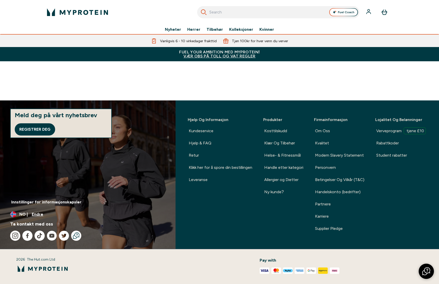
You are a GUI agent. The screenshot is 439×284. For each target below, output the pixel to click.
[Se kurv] (384, 12)
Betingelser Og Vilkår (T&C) (339, 179)
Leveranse (198, 179)
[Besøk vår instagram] (15, 236)
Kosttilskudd (275, 131)
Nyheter (173, 29)
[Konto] (369, 12)
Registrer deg (35, 129)
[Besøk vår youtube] (52, 236)
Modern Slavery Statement (339, 155)
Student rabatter (391, 155)
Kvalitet (322, 143)
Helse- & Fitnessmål (282, 155)
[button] (426, 271)
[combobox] (278, 12)
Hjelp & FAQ (200, 143)
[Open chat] (76, 236)
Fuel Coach (346, 12)
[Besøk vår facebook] (27, 236)
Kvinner (266, 29)
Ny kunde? (274, 192)
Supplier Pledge (329, 228)
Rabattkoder (387, 143)
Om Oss (322, 131)
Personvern (325, 167)
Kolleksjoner (241, 29)
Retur (194, 155)
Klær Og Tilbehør (279, 143)
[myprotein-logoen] (77, 12)
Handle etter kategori (283, 167)
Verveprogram (400, 131)
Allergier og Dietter (281, 179)
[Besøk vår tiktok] (40, 236)
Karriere (322, 216)
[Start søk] (203, 12)
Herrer (193, 29)
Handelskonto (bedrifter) (337, 192)
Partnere (323, 204)
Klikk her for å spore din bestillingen (220, 167)
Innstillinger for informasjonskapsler (46, 202)
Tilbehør (215, 29)
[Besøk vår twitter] (64, 236)
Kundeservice (201, 131)
